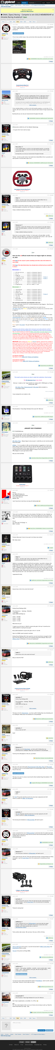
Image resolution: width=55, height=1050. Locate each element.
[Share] (48, 24)
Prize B (45, 294)
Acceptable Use (38, 1044)
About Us (16, 1044)
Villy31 (17, 94)
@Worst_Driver (16, 639)
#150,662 (51, 91)
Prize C (45, 278)
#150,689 (51, 963)
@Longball (22, 324)
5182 (30, 21)
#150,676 (51, 605)
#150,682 (51, 789)
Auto (34, 1042)
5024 (21, 21)
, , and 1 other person (41, 118)
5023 (18, 21)
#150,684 (51, 830)
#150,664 (51, 143)
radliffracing (18, 921)
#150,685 (51, 848)
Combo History (25, 858)
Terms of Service (29, 1044)
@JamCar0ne (25, 713)
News (19, 2)
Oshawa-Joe (18, 225)
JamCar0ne (18, 697)
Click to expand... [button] (33, 105)
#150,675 (51, 586)
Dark (28, 1042)
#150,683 (51, 809)
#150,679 (51, 725)
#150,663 (51, 124)
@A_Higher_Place (17, 308)
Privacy (45, 1044)
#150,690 (51, 993)
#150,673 (51, 534)
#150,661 (51, 24)
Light (22, 1042)
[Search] (53, 2)
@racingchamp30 (17, 317)
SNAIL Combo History (45, 946)
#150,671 (51, 490)
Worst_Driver (18, 146)
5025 (25, 21)
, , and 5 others (41, 528)
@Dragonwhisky (31, 819)
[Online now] (6, 32)
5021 (11, 21)
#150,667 (51, 248)
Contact (11, 1044)
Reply (51, 61)
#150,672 (51, 511)
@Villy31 (14, 445)
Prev (3, 21)
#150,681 (51, 764)
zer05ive (4, 19)
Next (34, 21)
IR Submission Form (30, 380)
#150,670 (51, 422)
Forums (24, 2)
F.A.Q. (21, 1044)
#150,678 (51, 694)
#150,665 (51, 195)
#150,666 (51, 222)
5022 (14, 21)
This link (14, 951)
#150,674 (51, 554)
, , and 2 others (42, 580)
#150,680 (51, 744)
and (46, 365)
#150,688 (51, 944)
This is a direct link (17, 946)
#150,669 (51, 406)
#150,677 (51, 649)
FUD (16, 797)
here (16, 260)
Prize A (45, 277)
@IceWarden (39, 980)
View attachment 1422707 (21, 927)
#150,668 (51, 372)
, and (44, 416)
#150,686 (51, 896)
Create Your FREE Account (26, 11)
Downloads (31, 2)
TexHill (17, 652)
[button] (27, 2)
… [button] (27, 21)
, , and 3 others (42, 58)
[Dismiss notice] (52, 10)
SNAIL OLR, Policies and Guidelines (30, 357)
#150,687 (51, 918)
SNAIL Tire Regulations (27, 798)
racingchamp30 (19, 995)
